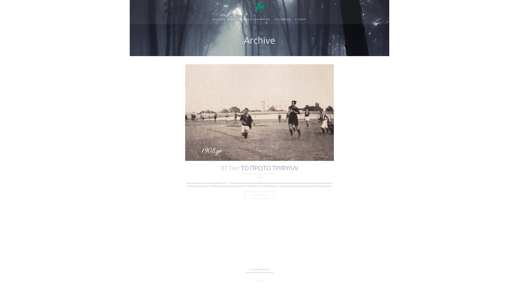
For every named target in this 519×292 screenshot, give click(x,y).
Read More (259, 195)
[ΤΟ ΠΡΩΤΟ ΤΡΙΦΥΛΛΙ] (259, 112)
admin (270, 174)
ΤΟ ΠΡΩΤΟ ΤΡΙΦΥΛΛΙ (269, 168)
